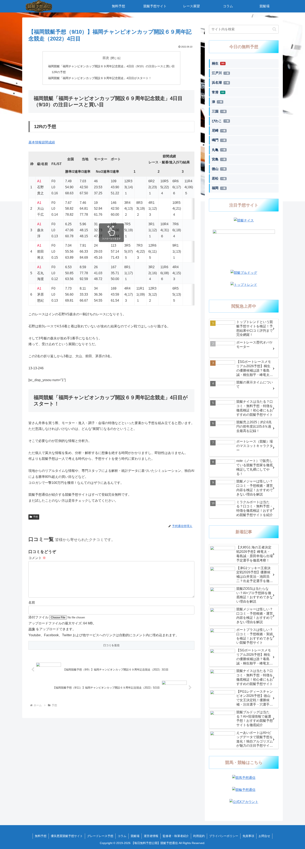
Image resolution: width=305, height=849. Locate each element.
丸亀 (219, 150)
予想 (35, 516)
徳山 (219, 169)
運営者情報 (151, 836)
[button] (274, 29)
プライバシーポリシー (223, 836)
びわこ (220, 121)
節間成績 (48, 142)
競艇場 (135, 836)
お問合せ (264, 836)
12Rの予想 (59, 72)
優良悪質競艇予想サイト (67, 836)
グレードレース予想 (100, 836)
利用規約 (199, 836)
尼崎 (219, 130)
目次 (105, 58)
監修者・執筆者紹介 (176, 836)
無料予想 (40, 836)
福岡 (219, 188)
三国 (219, 111)
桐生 (218, 63)
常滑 (218, 92)
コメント (37, 558)
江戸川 (220, 73)
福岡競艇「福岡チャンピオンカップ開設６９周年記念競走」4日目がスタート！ (99, 78)
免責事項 (248, 836)
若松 (219, 178)
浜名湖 (220, 82)
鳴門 (219, 140)
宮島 (219, 159)
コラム (122, 836)
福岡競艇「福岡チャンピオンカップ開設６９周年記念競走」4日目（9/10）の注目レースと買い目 (111, 66)
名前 (31, 602)
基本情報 (35, 142)
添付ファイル (38, 617)
